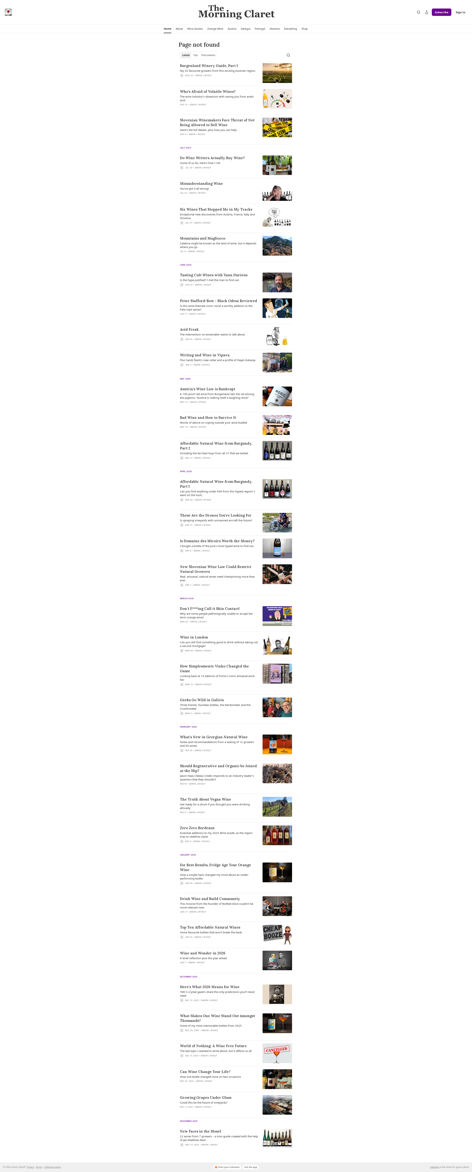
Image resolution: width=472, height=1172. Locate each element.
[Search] (418, 12)
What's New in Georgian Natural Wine (214, 737)
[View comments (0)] (209, 80)
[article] (236, 73)
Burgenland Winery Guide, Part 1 (209, 65)
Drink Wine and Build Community (210, 898)
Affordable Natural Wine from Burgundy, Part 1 (216, 484)
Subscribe (441, 12)
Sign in (460, 12)
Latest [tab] (186, 55)
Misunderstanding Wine (201, 183)
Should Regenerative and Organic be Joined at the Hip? (218, 768)
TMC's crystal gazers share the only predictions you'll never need (217, 993)
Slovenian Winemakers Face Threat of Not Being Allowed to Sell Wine (217, 122)
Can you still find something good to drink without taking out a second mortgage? (219, 644)
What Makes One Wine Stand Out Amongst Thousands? (217, 1018)
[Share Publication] (426, 12)
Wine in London (194, 637)
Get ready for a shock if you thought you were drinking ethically (215, 806)
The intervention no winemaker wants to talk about (212, 334)
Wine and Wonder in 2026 (202, 953)
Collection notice (52, 1167)
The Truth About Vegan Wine (205, 799)
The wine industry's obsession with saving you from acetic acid (217, 98)
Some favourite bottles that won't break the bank (211, 932)
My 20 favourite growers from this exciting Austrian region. (218, 70)
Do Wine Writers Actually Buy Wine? (212, 158)
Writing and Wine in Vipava (205, 355)
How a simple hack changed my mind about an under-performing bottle (214, 876)
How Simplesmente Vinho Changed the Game (214, 668)
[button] (167, 28)
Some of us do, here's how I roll (200, 163)
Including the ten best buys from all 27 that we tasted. (214, 453)
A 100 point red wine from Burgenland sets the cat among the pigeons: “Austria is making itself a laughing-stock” (217, 395)
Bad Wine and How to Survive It (208, 417)
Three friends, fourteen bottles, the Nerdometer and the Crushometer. (215, 706)
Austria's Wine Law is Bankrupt (207, 389)
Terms (39, 1167)
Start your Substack (229, 1167)
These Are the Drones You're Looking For (215, 515)
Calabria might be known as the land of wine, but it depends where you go (218, 245)
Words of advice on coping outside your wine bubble (213, 422)
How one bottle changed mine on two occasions (210, 1076)
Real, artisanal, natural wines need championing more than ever (217, 578)
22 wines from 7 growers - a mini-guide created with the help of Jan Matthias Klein (219, 1138)
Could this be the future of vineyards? (204, 1102)
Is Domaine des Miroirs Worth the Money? (217, 541)
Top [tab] (195, 55)
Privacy (30, 1167)
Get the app (250, 1167)
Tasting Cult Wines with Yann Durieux (214, 275)
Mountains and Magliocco (202, 238)
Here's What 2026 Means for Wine (210, 987)
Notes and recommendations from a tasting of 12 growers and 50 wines (217, 743)
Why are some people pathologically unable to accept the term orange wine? (216, 615)
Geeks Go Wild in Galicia (202, 700)
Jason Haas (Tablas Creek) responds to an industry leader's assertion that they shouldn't (217, 777)
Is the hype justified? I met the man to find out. (210, 280)
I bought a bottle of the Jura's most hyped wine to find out (217, 546)
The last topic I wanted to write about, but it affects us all (216, 1051)
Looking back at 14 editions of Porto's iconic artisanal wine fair (217, 677)
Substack (434, 1167)
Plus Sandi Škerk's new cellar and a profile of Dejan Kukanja (217, 360)
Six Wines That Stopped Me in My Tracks (216, 209)
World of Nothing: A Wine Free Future (213, 1046)
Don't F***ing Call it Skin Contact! (210, 608)
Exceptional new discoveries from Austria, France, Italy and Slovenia (217, 216)
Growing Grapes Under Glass (205, 1097)
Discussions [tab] (208, 55)
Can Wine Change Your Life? (205, 1071)
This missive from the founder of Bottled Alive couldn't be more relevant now (216, 905)
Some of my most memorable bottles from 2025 (211, 1025)
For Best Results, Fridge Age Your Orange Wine (215, 867)
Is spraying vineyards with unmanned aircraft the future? (216, 520)
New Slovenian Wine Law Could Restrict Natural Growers (215, 569)
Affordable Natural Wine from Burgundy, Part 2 (216, 445)
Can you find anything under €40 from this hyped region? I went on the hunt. (217, 493)
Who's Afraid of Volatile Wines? (208, 91)
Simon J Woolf (203, 75)
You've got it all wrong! (194, 188)
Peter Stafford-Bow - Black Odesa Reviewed (218, 301)
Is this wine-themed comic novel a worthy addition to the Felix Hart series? (216, 307)
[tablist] (198, 55)
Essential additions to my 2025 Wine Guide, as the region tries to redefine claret (216, 834)
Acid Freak (189, 329)
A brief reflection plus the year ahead (203, 958)
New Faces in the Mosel (200, 1131)
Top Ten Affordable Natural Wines (210, 927)
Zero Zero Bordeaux (197, 828)
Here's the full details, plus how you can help (208, 130)
